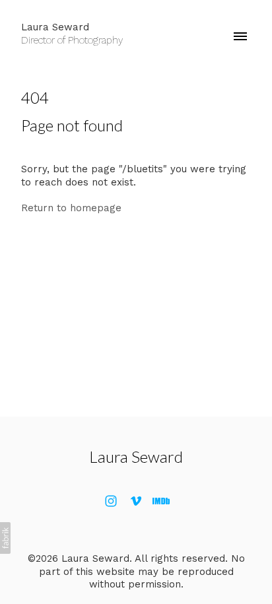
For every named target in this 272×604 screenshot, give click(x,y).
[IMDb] (161, 501)
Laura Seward (136, 456)
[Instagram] (110, 501)
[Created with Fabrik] (5, 538)
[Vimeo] (136, 501)
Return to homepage (71, 208)
